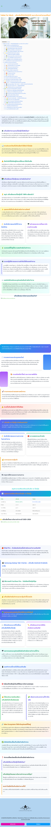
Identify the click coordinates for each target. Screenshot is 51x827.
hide (8, 42)
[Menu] (1, 6)
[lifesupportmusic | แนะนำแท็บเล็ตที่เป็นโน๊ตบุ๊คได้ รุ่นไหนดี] (25, 6)
